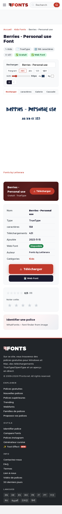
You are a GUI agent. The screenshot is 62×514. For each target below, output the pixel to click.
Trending (8, 402)
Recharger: (12, 64)
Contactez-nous (12, 459)
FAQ (5, 464)
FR (32, 495)
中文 (52, 495)
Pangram (12, 71)
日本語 (25, 500)
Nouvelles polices (13, 393)
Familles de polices (14, 411)
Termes (7, 468)
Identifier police (12, 428)
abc (30, 71)
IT (39, 495)
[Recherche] (57, 5)
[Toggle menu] (4, 5)
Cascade (50, 92)
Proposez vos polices (15, 415)
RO (26, 495)
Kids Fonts (20, 29)
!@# (45, 71)
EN (6, 495)
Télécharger (43, 191)
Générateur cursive (14, 442)
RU (6, 500)
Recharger (11, 92)
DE (13, 495)
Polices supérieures (14, 397)
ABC (23, 71)
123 (37, 71)
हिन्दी (33, 500)
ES (19, 495)
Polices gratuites (12, 388)
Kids (31, 259)
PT (45, 495)
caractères (25, 92)
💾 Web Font (31, 278)
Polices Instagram (13, 437)
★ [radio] (9, 305)
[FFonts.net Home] (18, 5)
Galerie (39, 92)
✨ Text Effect (14, 446)
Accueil (7, 29)
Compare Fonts (12, 433)
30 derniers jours (12, 482)
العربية (15, 500)
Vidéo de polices (12, 477)
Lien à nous (9, 473)
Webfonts (9, 406)
